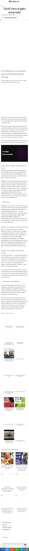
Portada (2, 17)
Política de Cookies (6, 529)
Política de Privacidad (6, 527)
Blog (2, 6)
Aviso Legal (4, 524)
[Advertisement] (14, 52)
